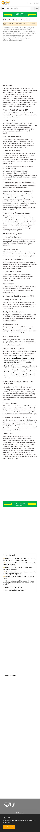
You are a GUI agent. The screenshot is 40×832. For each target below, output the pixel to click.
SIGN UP (36, 3)
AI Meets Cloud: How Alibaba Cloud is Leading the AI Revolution (19, 564)
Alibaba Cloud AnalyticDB (14, 587)
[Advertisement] (20, 62)
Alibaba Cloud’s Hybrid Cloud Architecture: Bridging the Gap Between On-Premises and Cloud (18, 582)
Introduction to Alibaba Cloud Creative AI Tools (18, 577)
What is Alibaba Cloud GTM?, (21, 23)
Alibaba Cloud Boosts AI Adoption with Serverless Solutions (17, 568)
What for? (10, 822)
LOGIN (29, 3)
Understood (9, 827)
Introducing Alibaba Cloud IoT (15, 590)
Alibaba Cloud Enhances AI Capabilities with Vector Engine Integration (19, 573)
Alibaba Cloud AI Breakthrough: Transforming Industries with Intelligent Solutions (19, 559)
